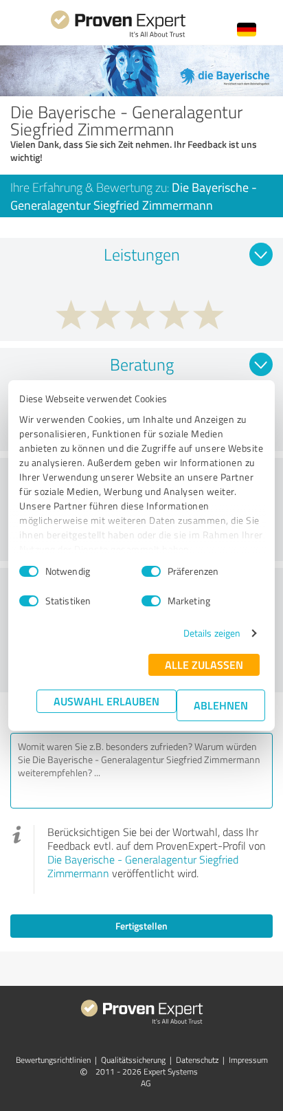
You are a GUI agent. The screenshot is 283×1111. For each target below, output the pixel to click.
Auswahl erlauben (106, 701)
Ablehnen (221, 705)
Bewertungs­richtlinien (53, 1060)
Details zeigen (211, 632)
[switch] (151, 571)
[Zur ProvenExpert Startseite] (118, 35)
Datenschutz (197, 1060)
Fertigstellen (141, 925)
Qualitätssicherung (133, 1060)
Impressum (248, 1060)
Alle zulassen (204, 664)
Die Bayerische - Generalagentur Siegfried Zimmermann (142, 866)
